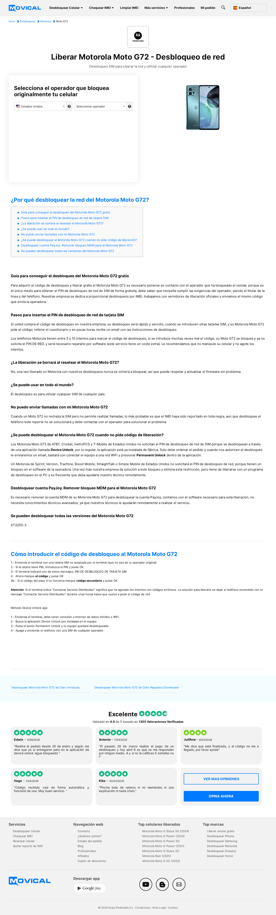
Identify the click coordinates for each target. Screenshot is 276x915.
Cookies (173, 907)
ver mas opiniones (221, 779)
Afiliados (83, 856)
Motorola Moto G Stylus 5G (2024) (165, 831)
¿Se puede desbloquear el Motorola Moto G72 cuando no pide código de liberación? (79, 240)
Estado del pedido (90, 841)
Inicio (12, 21)
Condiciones (142, 907)
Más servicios (154, 7)
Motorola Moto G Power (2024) (163, 836)
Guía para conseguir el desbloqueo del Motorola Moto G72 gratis (65, 212)
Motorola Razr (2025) (156, 856)
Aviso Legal (159, 907)
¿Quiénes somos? (90, 836)
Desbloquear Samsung (222, 841)
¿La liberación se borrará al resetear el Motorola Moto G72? (62, 223)
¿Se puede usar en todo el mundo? (45, 229)
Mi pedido (208, 7)
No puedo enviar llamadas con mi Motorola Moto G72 (58, 234)
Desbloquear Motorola (222, 846)
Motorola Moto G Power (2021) (163, 846)
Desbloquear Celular (64, 7)
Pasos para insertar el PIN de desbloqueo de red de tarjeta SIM (64, 218)
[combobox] (40, 106)
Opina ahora (221, 796)
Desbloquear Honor (220, 856)
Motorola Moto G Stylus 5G (160, 851)
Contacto (84, 831)
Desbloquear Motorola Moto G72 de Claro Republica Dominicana (136, 687)
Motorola (45, 21)
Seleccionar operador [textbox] (90, 106)
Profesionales (184, 7)
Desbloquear (27, 21)
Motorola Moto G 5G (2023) (161, 861)
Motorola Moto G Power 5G (161, 841)
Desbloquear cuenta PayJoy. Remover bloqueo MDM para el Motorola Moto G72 (76, 245)
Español (244, 7)
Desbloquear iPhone (220, 836)
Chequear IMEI (100, 7)
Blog (80, 846)
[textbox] (40, 106)
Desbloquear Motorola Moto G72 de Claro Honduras (45, 687)
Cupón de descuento (92, 861)
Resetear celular (24, 841)
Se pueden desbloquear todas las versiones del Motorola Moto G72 (67, 251)
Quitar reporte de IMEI (28, 846)
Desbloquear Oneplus (221, 851)
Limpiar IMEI (129, 7)
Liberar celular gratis (220, 831)
